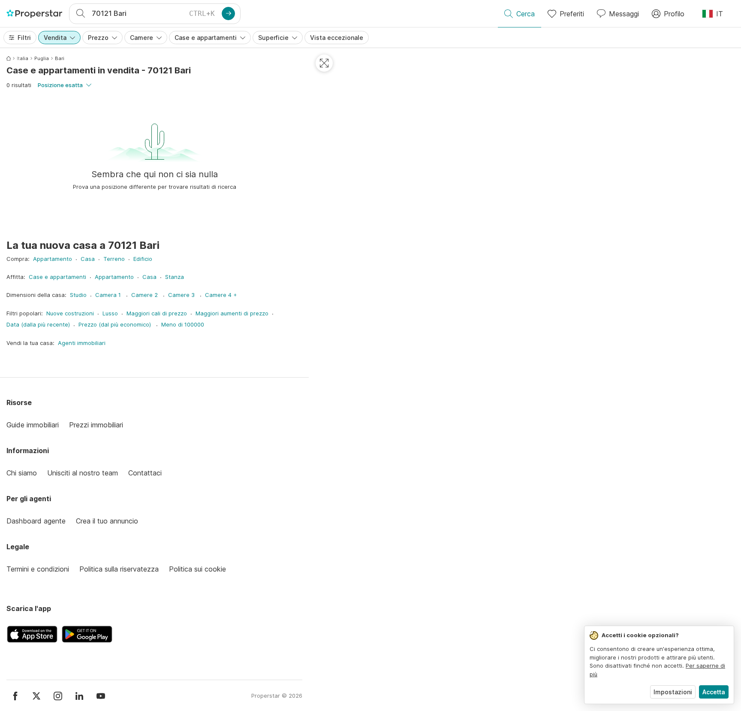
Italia (22, 58)
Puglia (41, 58)
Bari (59, 58)
